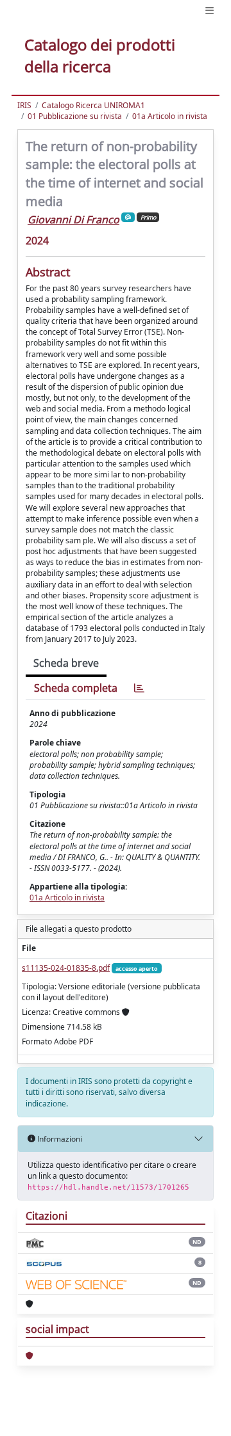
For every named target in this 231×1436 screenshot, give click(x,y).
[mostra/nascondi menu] (209, 10)
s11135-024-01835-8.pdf (66, 967)
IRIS (24, 105)
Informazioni (58, 1138)
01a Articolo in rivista (169, 116)
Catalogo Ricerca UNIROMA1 (93, 105)
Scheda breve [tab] (66, 663)
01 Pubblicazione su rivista (75, 116)
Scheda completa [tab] (75, 688)
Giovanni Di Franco (73, 219)
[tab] (139, 688)
